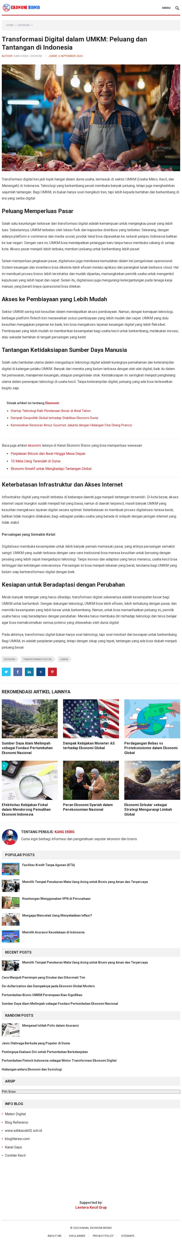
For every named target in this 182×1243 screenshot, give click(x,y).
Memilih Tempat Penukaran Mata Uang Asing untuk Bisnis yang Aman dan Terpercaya (85, 882)
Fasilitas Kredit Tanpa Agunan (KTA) (48, 865)
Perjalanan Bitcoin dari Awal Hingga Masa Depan (48, 454)
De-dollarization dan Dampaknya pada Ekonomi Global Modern (48, 986)
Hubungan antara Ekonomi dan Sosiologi (32, 1069)
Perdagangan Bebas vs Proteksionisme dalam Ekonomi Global (151, 748)
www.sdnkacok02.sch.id (23, 1131)
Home (10, 25)
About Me (54, 1235)
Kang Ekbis (21, 56)
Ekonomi (24, 25)
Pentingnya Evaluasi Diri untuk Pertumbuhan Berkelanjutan (45, 1052)
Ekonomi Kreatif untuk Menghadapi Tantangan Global (51, 469)
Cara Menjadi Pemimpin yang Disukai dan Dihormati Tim (43, 977)
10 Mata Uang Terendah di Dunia (35, 461)
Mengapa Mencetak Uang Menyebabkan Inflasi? (57, 915)
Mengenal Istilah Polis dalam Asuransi (50, 1025)
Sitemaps (128, 1235)
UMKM (64, 659)
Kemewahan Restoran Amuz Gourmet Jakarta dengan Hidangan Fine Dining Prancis (71, 425)
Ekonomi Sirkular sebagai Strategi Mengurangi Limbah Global (148, 809)
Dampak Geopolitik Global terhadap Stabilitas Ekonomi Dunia (54, 418)
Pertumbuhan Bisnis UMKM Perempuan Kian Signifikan (42, 995)
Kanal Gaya (13, 1147)
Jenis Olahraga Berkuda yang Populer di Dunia (36, 1043)
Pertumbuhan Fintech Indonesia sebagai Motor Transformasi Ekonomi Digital (59, 1060)
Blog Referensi (16, 1122)
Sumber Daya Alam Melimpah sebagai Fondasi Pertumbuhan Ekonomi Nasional (27, 748)
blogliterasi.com (17, 1139)
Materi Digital (15, 1114)
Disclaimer (77, 1235)
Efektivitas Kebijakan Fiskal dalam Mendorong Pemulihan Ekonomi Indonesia (26, 809)
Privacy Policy (103, 1235)
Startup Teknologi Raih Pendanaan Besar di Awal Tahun (51, 411)
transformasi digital (37, 659)
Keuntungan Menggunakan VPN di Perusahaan (56, 898)
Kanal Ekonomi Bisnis (96, 1227)
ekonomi (34, 445)
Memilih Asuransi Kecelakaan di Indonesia (53, 932)
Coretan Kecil (15, 1155)
